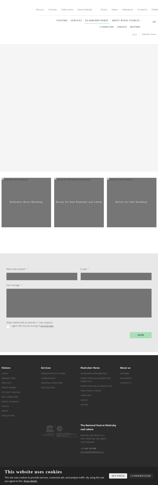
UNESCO (122, 27)
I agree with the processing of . (32, 325)
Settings (118, 476)
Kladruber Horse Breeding (94, 373)
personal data (46, 325)
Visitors (61, 20)
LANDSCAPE (107, 27)
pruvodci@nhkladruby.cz (92, 452)
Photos (104, 9)
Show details (30, 481)
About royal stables (126, 20)
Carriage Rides (48, 378)
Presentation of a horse (53, 373)
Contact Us (142, 9)
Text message (14, 285)
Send (141, 335)
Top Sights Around (11, 392)
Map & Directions (10, 397)
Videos (115, 9)
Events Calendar (85, 9)
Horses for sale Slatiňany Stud (96, 386)
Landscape (86, 395)
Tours (5, 373)
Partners (124, 373)
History (135, 27)
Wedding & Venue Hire (52, 383)
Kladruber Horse (96, 20)
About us (40, 9)
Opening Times (9, 378)
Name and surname (17, 269)
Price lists (52, 9)
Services (76, 20)
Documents (126, 378)
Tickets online (67, 9)
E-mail (85, 269)
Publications (127, 9)
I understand (141, 476)
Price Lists (7, 383)
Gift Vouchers (48, 387)
